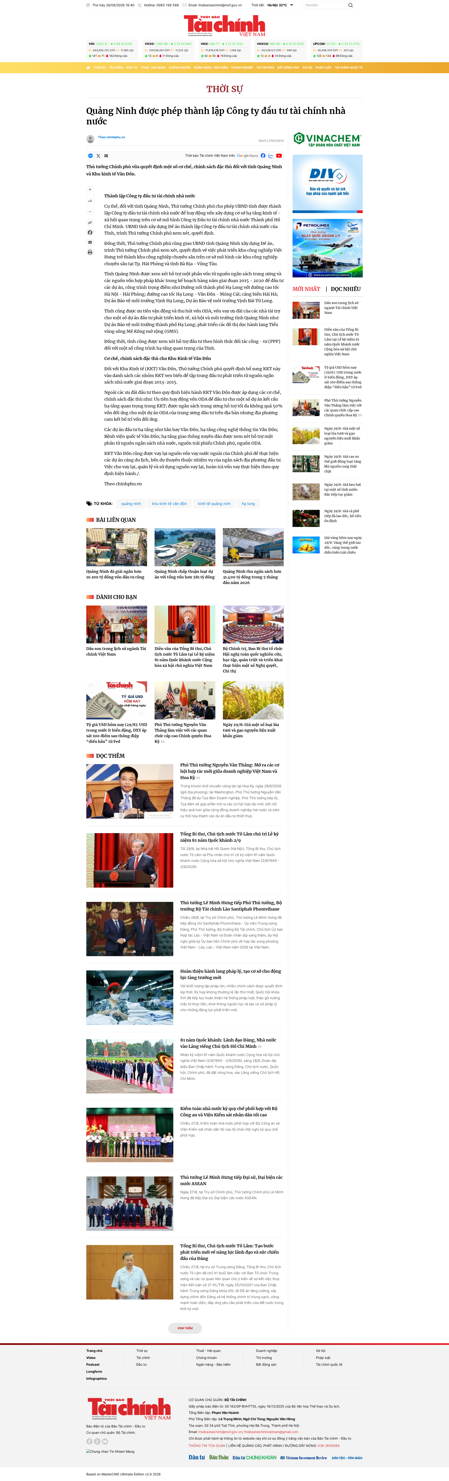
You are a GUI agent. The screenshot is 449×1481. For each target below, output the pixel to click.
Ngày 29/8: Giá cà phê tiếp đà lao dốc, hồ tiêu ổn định (342, 516)
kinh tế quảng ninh (214, 503)
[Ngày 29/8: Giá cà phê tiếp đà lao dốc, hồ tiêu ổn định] (306, 518)
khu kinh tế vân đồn (169, 503)
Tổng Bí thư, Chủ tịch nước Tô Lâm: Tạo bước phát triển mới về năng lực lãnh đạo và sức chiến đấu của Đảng (229, 1252)
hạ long (248, 503)
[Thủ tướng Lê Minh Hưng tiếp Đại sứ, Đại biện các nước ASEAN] (129, 1203)
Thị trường (265, 67)
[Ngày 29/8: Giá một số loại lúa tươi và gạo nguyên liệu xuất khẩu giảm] (253, 700)
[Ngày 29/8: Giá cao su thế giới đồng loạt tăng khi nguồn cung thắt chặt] (306, 463)
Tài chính (116, 67)
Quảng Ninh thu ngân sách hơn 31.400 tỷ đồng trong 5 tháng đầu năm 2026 (252, 577)
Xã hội (307, 67)
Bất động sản (288, 67)
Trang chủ (94, 1351)
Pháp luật (323, 67)
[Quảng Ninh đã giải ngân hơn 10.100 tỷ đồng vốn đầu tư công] (116, 547)
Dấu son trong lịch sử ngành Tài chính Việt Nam (341, 308)
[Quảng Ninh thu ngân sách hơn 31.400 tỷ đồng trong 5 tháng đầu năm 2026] (253, 547)
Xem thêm (185, 1328)
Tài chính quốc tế (348, 67)
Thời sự (100, 67)
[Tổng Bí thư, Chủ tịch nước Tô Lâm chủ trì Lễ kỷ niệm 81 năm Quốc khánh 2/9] (129, 860)
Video (91, 1358)
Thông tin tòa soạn (207, 1446)
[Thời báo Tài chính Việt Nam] (224, 25)
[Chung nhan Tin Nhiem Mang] (110, 1451)
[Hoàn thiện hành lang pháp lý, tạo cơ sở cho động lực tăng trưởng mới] (129, 997)
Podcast (92, 1364)
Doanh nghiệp (242, 67)
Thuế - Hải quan (153, 67)
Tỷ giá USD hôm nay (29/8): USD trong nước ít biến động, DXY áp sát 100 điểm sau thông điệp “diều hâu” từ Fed (343, 377)
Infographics (96, 1378)
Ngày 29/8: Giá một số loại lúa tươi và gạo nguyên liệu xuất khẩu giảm (251, 730)
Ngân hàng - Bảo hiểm (211, 67)
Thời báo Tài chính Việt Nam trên (210, 155)
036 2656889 (329, 1446)
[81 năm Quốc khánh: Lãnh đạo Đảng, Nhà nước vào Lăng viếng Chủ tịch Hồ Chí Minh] (129, 1066)
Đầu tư (132, 67)
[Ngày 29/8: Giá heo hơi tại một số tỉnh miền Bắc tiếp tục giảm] (306, 492)
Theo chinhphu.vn (111, 137)
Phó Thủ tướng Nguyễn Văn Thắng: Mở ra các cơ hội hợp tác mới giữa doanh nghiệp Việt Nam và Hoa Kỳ (229, 771)
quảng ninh (131, 503)
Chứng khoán (180, 67)
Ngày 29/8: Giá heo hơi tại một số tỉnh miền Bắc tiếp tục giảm (342, 490)
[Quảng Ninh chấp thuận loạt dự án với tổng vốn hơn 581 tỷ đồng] (185, 547)
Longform (94, 1371)
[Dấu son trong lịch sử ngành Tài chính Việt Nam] (116, 624)
